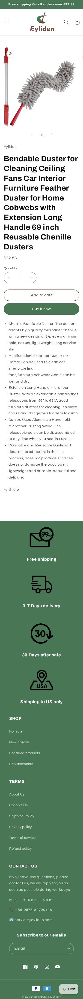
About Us (16, 794)
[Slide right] (52, 135)
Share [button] (14, 489)
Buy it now (41, 309)
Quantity (10, 268)
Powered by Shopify (50, 997)
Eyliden (35, 997)
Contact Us (18, 805)
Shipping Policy (21, 816)
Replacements (21, 764)
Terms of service (22, 838)
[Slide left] (31, 135)
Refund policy (20, 848)
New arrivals (19, 742)
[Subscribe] (68, 948)
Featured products (24, 753)
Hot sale (16, 731)
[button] (6, 22)
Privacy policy (20, 827)
